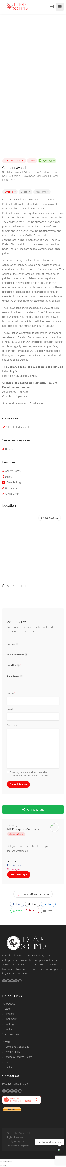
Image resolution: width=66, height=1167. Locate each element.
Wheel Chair (12, 493)
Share (18, 904)
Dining (8, 476)
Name (11, 693)
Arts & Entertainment (14, 160)
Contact (8, 1067)
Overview (10, 191)
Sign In (52, 6)
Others (32, 160)
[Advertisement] (33, 54)
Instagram (16, 869)
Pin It (33, 911)
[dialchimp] (17, 6)
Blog (7, 1008)
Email (10, 709)
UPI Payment (12, 488)
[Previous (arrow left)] (1, 1165)
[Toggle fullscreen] (4, 1161)
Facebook (16, 865)
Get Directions (51, 518)
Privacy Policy (12, 1051)
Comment (13, 725)
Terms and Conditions (16, 1046)
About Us (9, 1003)
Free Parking (14, 482)
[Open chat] (60, 1150)
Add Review (42, 191)
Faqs (7, 1062)
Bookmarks (10, 1018)
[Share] (7, 1161)
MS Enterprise (12, 1034)
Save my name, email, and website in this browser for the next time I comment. (32, 774)
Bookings (9, 1024)
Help (7, 1041)
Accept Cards (13, 471)
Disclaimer (10, 1029)
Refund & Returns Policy (18, 1056)
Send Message (18, 874)
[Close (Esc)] (10, 1161)
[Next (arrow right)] (4, 1165)
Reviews (9, 1013)
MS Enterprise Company (23, 829)
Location (25, 191)
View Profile (15, 834)
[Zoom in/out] (1, 1161)
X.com (14, 861)
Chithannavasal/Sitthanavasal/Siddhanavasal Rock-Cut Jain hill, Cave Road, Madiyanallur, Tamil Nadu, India (30, 176)
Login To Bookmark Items (35, 894)
